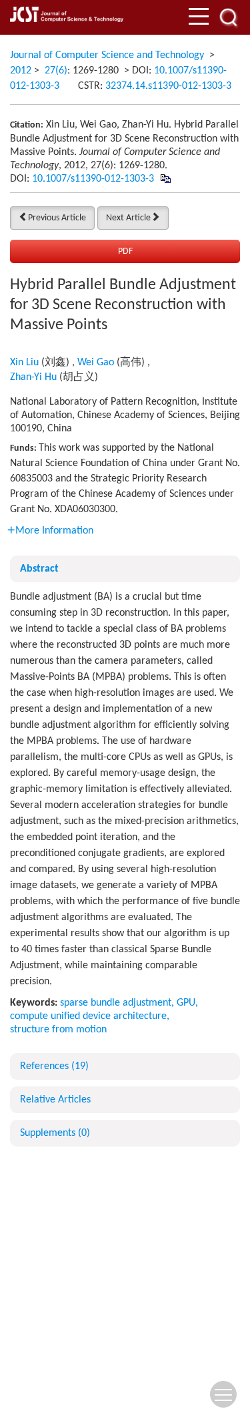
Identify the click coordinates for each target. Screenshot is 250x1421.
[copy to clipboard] (165, 179)
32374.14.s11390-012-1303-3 (168, 86)
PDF (125, 251)
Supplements (55, 1133)
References (54, 1066)
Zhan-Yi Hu (33, 377)
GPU (186, 1003)
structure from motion (58, 1029)
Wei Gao (95, 362)
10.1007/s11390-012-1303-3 (93, 179)
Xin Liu (24, 362)
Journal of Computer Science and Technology (107, 55)
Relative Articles (55, 1099)
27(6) (56, 70)
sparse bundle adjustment (115, 1003)
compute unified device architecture (88, 1016)
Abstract (39, 569)
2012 (20, 70)
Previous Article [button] (57, 218)
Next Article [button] (128, 218)
